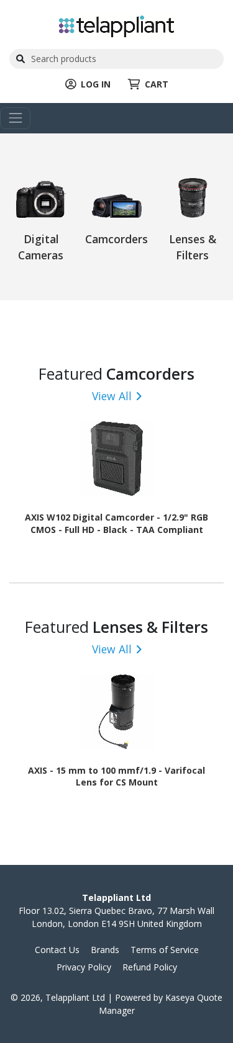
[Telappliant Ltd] (116, 25)
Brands (105, 950)
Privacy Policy (84, 967)
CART (156, 84)
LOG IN (96, 84)
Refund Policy (149, 967)
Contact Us (57, 950)
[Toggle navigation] (15, 118)
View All (112, 395)
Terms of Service (164, 950)
